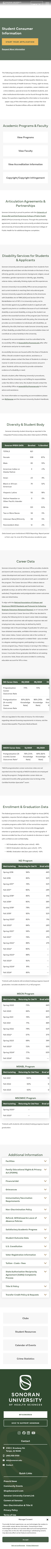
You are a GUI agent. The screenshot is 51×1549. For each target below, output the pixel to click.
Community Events (13, 1485)
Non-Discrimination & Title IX (18, 1505)
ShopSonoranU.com (13, 1490)
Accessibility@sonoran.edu (29, 343)
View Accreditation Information (25, 164)
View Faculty (26, 150)
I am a (35, 4)
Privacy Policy (11, 1509)
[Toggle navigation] (46, 3)
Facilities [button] (10, 1160)
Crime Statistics (25, 1358)
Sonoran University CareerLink (19, 1495)
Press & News (10, 1481)
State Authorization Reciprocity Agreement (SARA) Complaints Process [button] (21, 1274)
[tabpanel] (25, 30)
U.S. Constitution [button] (14, 1246)
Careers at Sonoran (13, 1500)
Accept (25, 1539)
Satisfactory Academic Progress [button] (21, 1229)
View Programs (25, 137)
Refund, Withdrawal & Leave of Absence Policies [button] (21, 1219)
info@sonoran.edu (14, 1460)
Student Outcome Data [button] (17, 1237)
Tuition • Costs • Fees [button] (16, 1263)
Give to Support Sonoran (25, 1423)
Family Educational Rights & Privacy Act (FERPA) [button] (24, 1171)
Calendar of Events (25, 1345)
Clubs (25, 1318)
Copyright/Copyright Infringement (25, 177)
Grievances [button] (11, 1189)
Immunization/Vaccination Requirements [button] (19, 1199)
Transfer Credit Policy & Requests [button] (22, 1294)
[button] (47, 1519)
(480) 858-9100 (12, 1455)
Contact (9, 1465)
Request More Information (13, 49)
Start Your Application (20, 41)
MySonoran (9, 399)
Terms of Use (10, 1514)
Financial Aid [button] (12, 1180)
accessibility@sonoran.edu (29, 386)
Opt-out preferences (18, 1545)
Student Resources (25, 1331)
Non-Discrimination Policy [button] (19, 1209)
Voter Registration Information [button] (21, 1254)
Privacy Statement (32, 1545)
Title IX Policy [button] (12, 1286)
